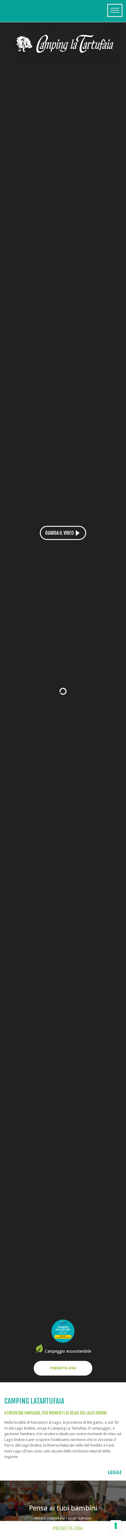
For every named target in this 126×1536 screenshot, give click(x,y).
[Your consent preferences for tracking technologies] (115, 1525)
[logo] (63, 44)
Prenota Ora (63, 1368)
